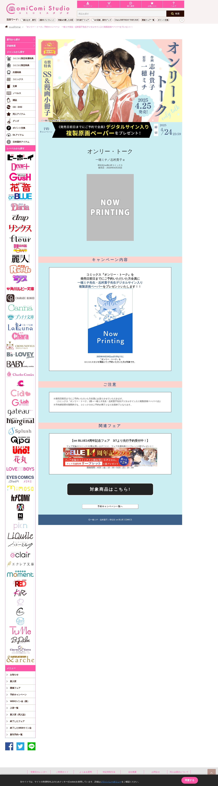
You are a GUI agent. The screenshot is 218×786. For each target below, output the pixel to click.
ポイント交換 (163, 20)
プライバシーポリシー (111, 782)
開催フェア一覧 (148, 20)
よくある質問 (85, 772)
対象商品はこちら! (110, 489)
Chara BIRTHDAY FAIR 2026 (127, 20)
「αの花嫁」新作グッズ (101, 20)
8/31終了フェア (83, 20)
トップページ (15, 27)
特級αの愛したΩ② (65, 20)
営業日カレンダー (39, 772)
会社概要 (132, 772)
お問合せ (156, 772)
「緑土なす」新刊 (29, 20)
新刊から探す (13, 39)
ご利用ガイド (62, 772)
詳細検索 (11, 45)
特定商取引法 (109, 772)
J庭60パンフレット (47, 20)
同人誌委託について (179, 772)
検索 (177, 13)
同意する (189, 780)
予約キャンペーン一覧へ (110, 506)
